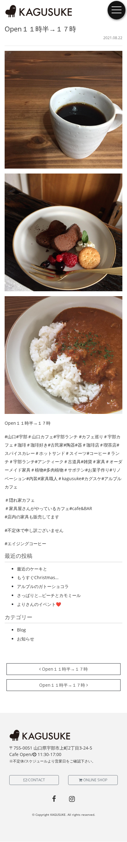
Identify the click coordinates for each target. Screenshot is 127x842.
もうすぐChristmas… (38, 577)
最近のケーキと (32, 569)
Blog (21, 630)
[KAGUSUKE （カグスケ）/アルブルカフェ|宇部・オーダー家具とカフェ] (39, 11)
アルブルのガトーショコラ (43, 586)
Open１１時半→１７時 (64, 669)
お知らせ (25, 639)
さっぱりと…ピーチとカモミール (49, 595)
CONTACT (36, 780)
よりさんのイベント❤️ (39, 604)
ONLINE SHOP (94, 780)
